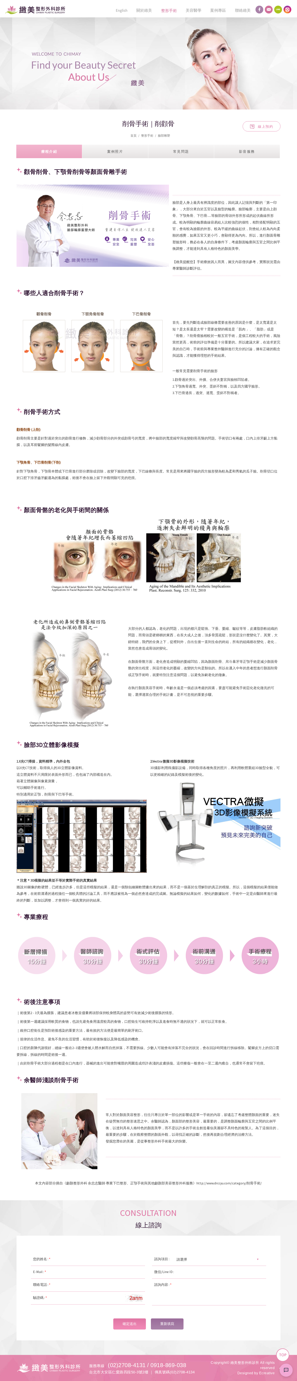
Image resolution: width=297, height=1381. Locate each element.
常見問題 (181, 151)
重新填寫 (167, 1324)
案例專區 (218, 10)
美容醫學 (193, 10)
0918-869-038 (168, 1365)
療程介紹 (49, 151)
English (121, 10)
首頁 (133, 136)
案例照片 (115, 151)
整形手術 (169, 10)
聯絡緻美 (243, 10)
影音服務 (247, 151)
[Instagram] (287, 9)
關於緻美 (144, 10)
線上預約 (265, 126)
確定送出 (130, 1324)
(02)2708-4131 (127, 1365)
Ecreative (267, 1373)
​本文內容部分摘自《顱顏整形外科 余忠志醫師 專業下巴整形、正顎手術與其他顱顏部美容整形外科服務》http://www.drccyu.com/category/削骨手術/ (148, 1183)
